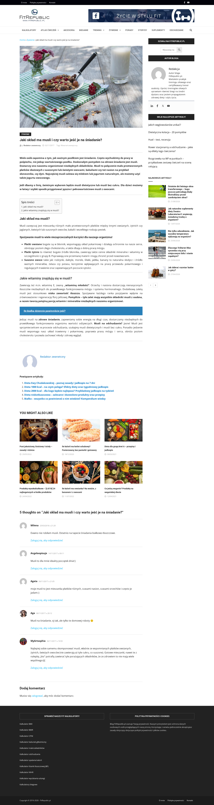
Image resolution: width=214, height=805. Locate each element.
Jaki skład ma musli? (33, 206)
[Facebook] (184, 2)
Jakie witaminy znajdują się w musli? (41, 210)
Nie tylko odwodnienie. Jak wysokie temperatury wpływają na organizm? (181, 234)
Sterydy (142, 30)
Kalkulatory (29, 30)
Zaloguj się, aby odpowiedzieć (47, 540)
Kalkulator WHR (26, 772)
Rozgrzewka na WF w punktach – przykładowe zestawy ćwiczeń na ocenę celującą (169, 162)
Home (22, 40)
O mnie (24, 2)
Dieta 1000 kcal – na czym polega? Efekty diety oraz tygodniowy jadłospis (66, 387)
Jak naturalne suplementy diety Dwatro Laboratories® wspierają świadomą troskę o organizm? (180, 214)
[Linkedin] (152, 106)
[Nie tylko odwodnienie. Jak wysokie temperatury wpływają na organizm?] (157, 231)
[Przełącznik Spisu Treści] (55, 202)
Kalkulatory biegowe (28, 784)
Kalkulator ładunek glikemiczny (33, 742)
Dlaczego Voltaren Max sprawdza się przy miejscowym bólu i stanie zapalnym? (180, 252)
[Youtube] (188, 2)
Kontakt (52, 2)
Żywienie (113, 30)
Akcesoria (69, 30)
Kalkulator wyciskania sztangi (32, 778)
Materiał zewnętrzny (69, 145)
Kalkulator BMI (26, 724)
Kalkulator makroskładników (32, 748)
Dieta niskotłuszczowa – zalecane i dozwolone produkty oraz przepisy (64, 394)
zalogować (37, 695)
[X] (192, 2)
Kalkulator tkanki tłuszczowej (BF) (34, 766)
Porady (129, 30)
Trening (97, 30)
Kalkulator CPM (26, 736)
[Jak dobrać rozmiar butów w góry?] (157, 268)
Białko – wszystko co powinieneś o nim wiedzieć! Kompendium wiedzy (65, 398)
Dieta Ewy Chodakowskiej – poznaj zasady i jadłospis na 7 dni (59, 383)
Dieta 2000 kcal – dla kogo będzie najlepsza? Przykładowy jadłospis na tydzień (69, 390)
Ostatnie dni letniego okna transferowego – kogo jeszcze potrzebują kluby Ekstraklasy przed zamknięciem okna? (180, 192)
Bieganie (83, 30)
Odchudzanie (176, 30)
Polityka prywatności (38, 2)
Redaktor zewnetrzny (32, 145)
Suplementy (158, 30)
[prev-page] (150, 285)
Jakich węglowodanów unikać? (164, 124)
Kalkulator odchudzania (30, 754)
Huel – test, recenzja (159, 139)
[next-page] (155, 285)
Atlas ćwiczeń (48, 30)
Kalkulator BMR (26, 730)
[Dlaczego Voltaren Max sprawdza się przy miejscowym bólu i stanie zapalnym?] (157, 248)
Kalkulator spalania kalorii (31, 760)
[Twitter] (163, 106)
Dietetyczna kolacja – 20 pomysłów (167, 132)
